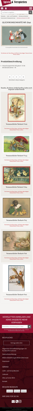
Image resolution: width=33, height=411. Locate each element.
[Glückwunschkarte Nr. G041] (16, 45)
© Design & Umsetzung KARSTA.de (21, 408)
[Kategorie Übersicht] (16, 77)
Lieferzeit (5, 374)
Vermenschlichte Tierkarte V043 (16, 156)
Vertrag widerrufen (16, 343)
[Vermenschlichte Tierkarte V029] (16, 121)
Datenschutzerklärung (9, 354)
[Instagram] (20, 401)
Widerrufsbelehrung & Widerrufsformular (15, 358)
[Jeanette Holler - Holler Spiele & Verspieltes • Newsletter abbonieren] (29, 326)
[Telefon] (17, 401)
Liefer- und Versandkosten (10, 371)
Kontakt (4, 381)
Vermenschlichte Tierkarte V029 (16, 124)
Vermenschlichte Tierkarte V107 (16, 295)
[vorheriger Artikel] (13, 77)
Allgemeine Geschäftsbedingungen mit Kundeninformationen (14, 350)
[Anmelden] (6, 8)
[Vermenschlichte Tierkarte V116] (16, 250)
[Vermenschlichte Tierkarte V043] (16, 152)
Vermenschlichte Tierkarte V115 (16, 220)
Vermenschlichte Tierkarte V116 (16, 254)
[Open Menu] (30, 8)
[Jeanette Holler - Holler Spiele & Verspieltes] (14, 5)
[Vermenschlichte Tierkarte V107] (16, 291)
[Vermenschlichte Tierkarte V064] (16, 184)
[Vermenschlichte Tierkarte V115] (16, 217)
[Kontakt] (2, 8)
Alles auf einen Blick (8, 378)
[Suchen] (30, 12)
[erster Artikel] (9, 77)
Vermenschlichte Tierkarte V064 (16, 187)
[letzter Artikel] (23, 77)
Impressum (5, 361)
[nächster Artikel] (20, 77)
